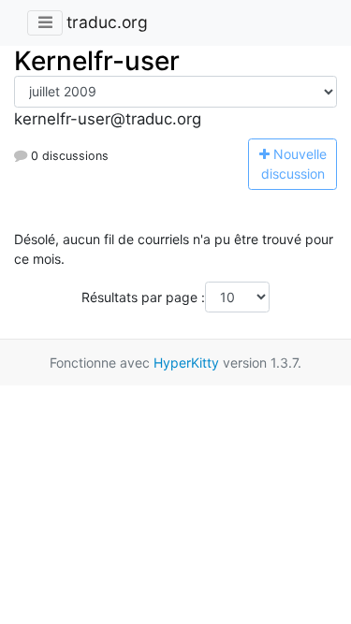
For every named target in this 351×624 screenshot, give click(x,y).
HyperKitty (186, 362)
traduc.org (107, 22)
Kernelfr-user (97, 61)
